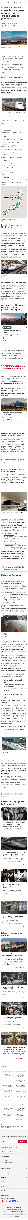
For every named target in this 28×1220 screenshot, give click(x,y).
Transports (4, 1177)
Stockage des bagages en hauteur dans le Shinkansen (12, 513)
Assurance (21, 1211)
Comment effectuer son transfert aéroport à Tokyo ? (12, 954)
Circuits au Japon (5, 1173)
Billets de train (7, 327)
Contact (9, 1207)
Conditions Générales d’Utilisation (16, 1214)
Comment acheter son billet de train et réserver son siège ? (13, 1048)
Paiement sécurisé (14, 1216)
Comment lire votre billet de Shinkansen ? (12, 917)
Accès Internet (5, 1182)
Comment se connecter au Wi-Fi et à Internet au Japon (13, 823)
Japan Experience (5, 1168)
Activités (3, 1190)
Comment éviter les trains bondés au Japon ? (11, 1018)
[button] (3, 501)
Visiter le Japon (5, 1195)
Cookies (5, 1214)
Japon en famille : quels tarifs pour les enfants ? (13, 988)
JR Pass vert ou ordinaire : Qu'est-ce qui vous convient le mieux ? (13, 886)
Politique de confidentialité (11, 1211)
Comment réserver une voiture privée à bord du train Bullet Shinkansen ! (13, 854)
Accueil (2, 1124)
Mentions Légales (16, 1207)
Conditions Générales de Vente (14, 1209)
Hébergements (5, 1186)
